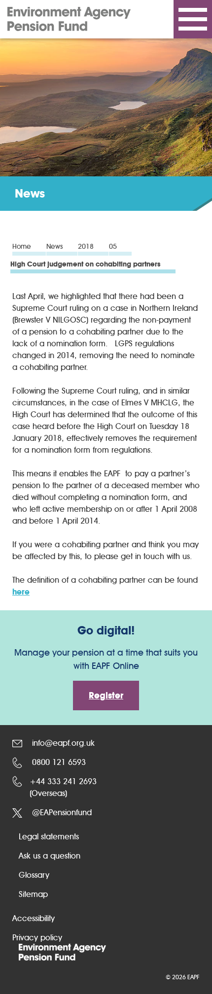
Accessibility (33, 918)
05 (113, 247)
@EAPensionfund (61, 812)
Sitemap (33, 894)
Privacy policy (37, 937)
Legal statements (49, 836)
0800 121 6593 (58, 762)
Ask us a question (49, 856)
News (54, 247)
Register (106, 695)
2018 (86, 247)
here (21, 591)
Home (21, 247)
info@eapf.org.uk (62, 743)
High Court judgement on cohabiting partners (85, 264)
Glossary (34, 875)
